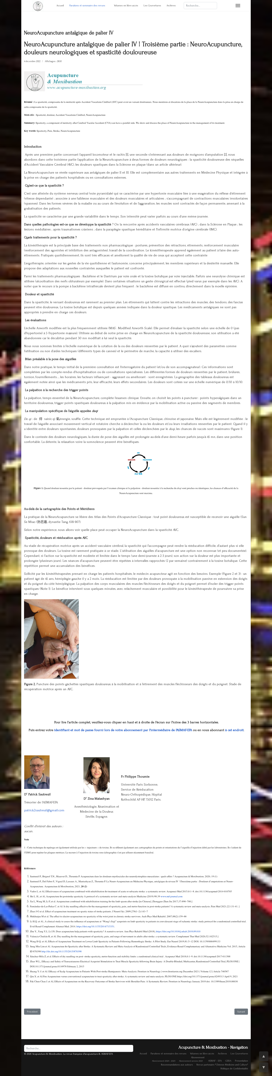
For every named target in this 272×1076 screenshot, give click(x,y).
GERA (228, 1060)
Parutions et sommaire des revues (87, 5)
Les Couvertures (152, 5)
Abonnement (197, 1057)
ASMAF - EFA (215, 1060)
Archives (171, 5)
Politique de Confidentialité (234, 1068)
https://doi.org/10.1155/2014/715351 (95, 926)
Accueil (60, 5)
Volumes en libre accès (126, 5)
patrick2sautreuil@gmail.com (44, 810)
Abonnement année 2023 (191, 1061)
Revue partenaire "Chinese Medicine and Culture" (222, 1064)
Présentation (241, 1060)
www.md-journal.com (171, 896)
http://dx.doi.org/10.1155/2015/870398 (61, 951)
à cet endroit (234, 730)
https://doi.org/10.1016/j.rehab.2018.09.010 (178, 931)
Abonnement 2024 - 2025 (163, 1061)
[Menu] (238, 5)
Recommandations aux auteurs (177, 1064)
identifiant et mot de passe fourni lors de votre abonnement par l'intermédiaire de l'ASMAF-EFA (122, 730)
